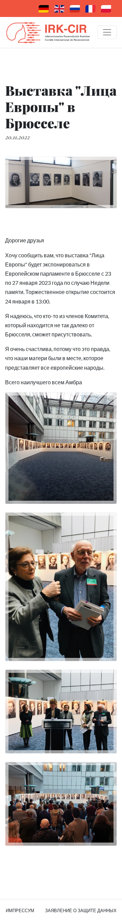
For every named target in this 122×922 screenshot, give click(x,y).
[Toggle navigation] (107, 32)
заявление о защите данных (81, 910)
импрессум (20, 910)
